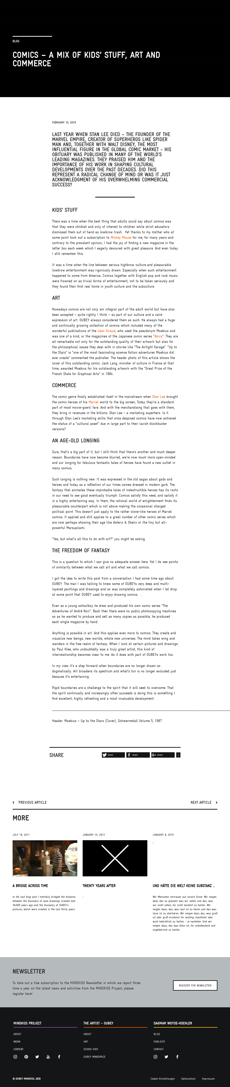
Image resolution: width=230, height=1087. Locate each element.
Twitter (38, 1057)
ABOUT (17, 1034)
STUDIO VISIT (91, 1049)
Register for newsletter (195, 985)
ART (86, 1041)
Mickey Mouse (121, 237)
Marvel (93, 402)
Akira (158, 336)
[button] (113, 755)
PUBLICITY (159, 1041)
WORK (16, 1041)
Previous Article (33, 802)
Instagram (16, 1057)
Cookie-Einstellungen (163, 1078)
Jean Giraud (106, 331)
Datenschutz (188, 1078)
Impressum (208, 1078)
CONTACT (159, 1049)
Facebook (60, 1057)
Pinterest (27, 1057)
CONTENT (18, 1049)
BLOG (157, 1034)
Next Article (201, 802)
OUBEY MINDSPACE (94, 1056)
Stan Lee (158, 396)
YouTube (49, 1057)
